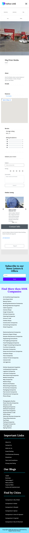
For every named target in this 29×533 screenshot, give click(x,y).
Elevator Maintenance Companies (12, 336)
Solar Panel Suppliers (9, 410)
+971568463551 (6, 238)
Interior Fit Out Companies (10, 358)
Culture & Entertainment (12, 487)
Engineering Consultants (10, 338)
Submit (14, 185)
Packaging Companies (9, 390)
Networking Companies (9, 385)
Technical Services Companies (11, 416)
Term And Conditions (11, 460)
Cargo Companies (8, 312)
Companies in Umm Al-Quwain (14, 514)
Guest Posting (9, 451)
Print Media (9, 96)
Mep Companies (7, 379)
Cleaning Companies (9, 316)
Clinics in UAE (7, 318)
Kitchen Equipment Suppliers (11, 367)
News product (9, 482)
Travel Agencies (7, 426)
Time (23, 12)
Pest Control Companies (10, 392)
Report (15, 246)
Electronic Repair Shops (10, 334)
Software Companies (9, 408)
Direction (6, 12)
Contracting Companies (10, 325)
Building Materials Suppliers (11, 305)
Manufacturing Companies (11, 375)
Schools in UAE (7, 405)
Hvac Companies (8, 355)
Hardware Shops (8, 353)
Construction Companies (10, 322)
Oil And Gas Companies (10, 388)
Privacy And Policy (10, 463)
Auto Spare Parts (8, 299)
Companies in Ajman (11, 511)
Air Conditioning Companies (11, 297)
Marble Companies (8, 377)
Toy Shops (6, 420)
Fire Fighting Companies (10, 340)
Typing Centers (7, 428)
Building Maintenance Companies (13, 303)
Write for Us (8, 448)
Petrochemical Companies (10, 394)
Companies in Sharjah (11, 507)
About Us (8, 442)
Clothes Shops (7, 320)
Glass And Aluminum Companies (12, 351)
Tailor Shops (6, 414)
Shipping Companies (9, 407)
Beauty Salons (7, 301)
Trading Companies (8, 422)
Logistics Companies (9, 371)
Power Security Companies (10, 403)
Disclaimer (8, 457)
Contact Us (8, 445)
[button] (26, 3)
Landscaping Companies (10, 369)
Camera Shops (7, 310)
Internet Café (7, 360)
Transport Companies (9, 424)
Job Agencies (7, 362)
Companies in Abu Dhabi (12, 500)
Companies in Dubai (11, 503)
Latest (7, 475)
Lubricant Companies (9, 373)
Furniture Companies (9, 347)
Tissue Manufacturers (9, 418)
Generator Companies (9, 349)
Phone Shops (7, 396)
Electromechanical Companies (12, 332)
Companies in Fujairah (12, 518)
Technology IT (9, 480)
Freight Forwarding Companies (12, 345)
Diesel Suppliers (7, 327)
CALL (8, 18)
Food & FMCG (9, 485)
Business (8, 478)
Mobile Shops (7, 381)
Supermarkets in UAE (9, 412)
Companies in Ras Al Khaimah (14, 522)
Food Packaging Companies (11, 343)
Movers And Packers (9, 383)
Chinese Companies (8, 314)
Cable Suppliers (7, 307)
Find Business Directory (12, 454)
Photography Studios (9, 401)
